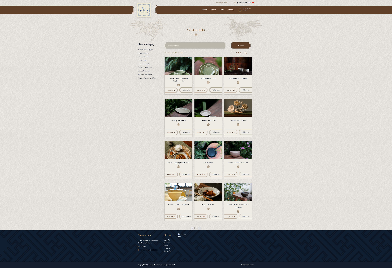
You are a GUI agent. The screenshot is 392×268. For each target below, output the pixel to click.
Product (213, 9)
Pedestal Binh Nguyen (145, 49)
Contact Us (167, 251)
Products (167, 243)
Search (241, 45)
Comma (251, 265)
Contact (230, 9)
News (221, 9)
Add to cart (186, 90)
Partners (167, 248)
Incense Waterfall (144, 71)
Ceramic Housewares (145, 67)
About (204, 9)
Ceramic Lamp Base (144, 64)
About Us (167, 240)
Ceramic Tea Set (143, 57)
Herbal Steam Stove (145, 74)
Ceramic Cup (142, 60)
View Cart (247, 9)
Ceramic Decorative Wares (147, 78)
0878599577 (143, 246)
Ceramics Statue (143, 53)
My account (243, 2)
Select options (186, 216)
